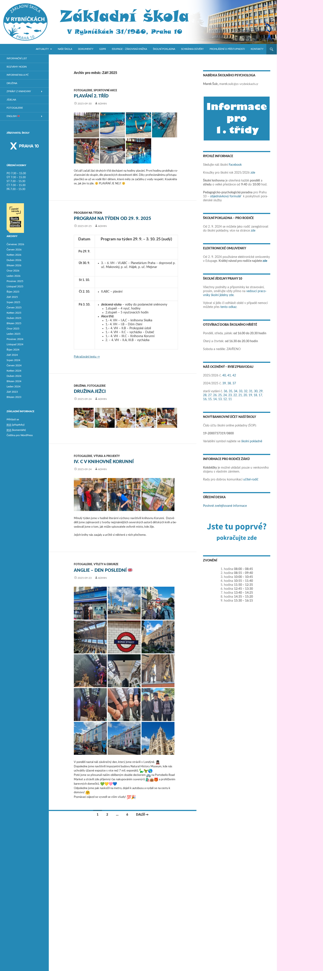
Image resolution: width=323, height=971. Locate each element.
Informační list (17, 58)
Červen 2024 (14, 365)
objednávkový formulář (225, 196)
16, (205, 399)
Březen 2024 (14, 381)
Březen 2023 (14, 397)
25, (220, 395)
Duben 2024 (14, 376)
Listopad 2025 (15, 286)
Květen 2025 (14, 312)
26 (215, 395)
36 (225, 391)
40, (224, 375)
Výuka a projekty (107, 456)
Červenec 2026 (15, 244)
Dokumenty (85, 49)
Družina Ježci (90, 391)
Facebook (235, 164)
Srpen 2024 (13, 360)
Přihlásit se (13, 419)
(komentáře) (16, 430)
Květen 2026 (14, 255)
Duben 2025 (14, 318)
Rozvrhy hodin (17, 67)
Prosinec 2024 (15, 339)
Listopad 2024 (15, 344)
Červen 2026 (14, 249)
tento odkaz (228, 307)
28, (205, 395)
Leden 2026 (13, 276)
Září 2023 (12, 391)
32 (245, 391)
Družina (80, 386)
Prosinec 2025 (15, 281)
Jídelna (11, 100)
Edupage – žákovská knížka (129, 49)
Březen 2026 (14, 265)
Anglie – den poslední (101, 570)
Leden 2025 (13, 334)
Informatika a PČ (18, 75)
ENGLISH (12, 116)
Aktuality (42, 49)
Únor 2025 (13, 328)
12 (225, 399)
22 (235, 395)
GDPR (102, 49)
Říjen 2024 (13, 349)
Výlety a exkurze (106, 564)
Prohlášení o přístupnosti (227, 49)
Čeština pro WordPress (20, 435)
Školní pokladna (164, 49)
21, (240, 395)
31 (250, 391)
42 (234, 375)
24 (225, 395)
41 (229, 375)
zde (252, 172)
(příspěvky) (15, 424)
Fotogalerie (83, 90)
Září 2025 (12, 297)
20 (245, 395)
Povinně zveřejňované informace (225, 505)
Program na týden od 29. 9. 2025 (112, 218)
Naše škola (65, 49)
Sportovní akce (105, 90)
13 (220, 399)
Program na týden (88, 213)
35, (231, 391)
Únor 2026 (13, 270)
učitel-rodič (250, 479)
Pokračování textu (87, 356)
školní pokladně (251, 441)
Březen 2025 (14, 323)
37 (234, 383)
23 (230, 395)
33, (241, 391)
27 (210, 395)
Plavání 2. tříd (91, 96)
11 (230, 399)
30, (256, 391)
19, (251, 395)
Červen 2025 (14, 307)
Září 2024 (12, 355)
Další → (142, 814)
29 (261, 391)
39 (224, 383)
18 (255, 395)
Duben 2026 (14, 260)
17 (260, 395)
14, (215, 399)
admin (102, 103)
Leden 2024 (13, 386)
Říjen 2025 (13, 291)
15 (210, 399)
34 (235, 391)
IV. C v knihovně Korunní (104, 462)
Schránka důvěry (192, 49)
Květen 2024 (14, 370)
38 (229, 383)
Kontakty (257, 49)
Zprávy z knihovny (19, 91)
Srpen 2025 (13, 302)
